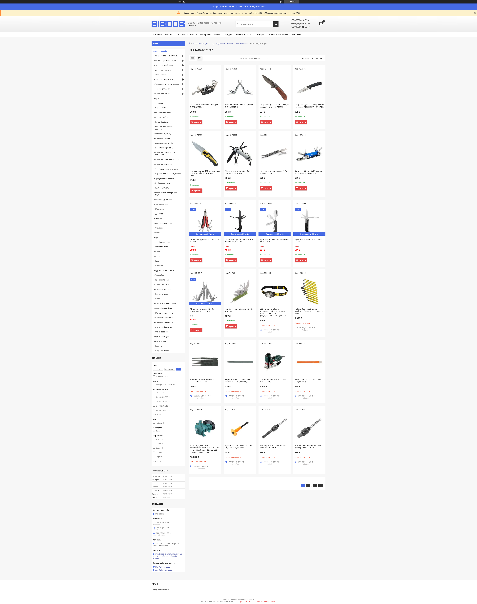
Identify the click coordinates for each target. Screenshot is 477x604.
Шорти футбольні (162, 117)
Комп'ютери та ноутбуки (165, 60)
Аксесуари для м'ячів (164, 143)
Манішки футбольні (163, 199)
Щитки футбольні (162, 188)
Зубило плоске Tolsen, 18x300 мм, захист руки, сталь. (238, 446)
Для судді (159, 213)
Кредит (228, 34)
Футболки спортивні (163, 242)
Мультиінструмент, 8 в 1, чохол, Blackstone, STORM (239, 240)
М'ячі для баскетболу (164, 313)
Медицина (159, 209)
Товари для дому (162, 89)
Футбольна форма (163, 112)
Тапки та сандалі (162, 284)
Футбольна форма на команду (164, 127)
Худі (157, 237)
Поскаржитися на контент (245, 602)
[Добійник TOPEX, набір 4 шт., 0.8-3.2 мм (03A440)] (205, 362)
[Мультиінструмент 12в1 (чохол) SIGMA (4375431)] (240, 87)
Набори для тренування (165, 183)
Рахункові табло (162, 350)
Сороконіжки (160, 108)
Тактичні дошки (161, 204)
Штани (158, 261)
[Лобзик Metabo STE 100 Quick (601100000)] (274, 362)
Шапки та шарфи (162, 294)
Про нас (169, 34)
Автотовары (160, 74)
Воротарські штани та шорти (167, 159)
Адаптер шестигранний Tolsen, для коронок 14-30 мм (309, 446)
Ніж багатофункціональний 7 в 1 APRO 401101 (274, 172)
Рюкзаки (158, 346)
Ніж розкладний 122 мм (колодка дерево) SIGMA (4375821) (274, 106)
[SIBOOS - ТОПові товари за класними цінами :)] (168, 24)
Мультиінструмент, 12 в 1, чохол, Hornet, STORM (202, 310)
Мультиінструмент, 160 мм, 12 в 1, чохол (204, 240)
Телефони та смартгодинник (167, 84)
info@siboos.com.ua (163, 570)
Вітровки (159, 265)
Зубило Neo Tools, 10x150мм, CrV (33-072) (308, 380)
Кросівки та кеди (162, 280)
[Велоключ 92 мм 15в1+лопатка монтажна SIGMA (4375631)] (309, 153)
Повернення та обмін (210, 34)
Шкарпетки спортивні (164, 289)
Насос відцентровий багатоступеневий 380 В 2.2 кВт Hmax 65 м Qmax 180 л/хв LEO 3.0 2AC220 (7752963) (204, 448)
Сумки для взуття (162, 336)
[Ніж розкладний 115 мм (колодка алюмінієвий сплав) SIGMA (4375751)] (205, 153)
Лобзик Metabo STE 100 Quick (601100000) (273, 380)
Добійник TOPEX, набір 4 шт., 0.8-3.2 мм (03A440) (203, 380)
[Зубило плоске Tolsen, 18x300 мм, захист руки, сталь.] (240, 428)
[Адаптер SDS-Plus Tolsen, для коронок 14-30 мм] (274, 428)
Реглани (158, 232)
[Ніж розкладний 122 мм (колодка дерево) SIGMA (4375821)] (274, 87)
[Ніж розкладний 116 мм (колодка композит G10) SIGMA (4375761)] (309, 87)
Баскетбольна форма (164, 308)
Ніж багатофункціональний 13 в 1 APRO (239, 310)
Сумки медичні (161, 341)
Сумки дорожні (161, 332)
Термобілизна (161, 275)
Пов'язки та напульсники (165, 303)
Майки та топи (161, 247)
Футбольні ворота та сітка (166, 169)
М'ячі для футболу (163, 133)
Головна (157, 34)
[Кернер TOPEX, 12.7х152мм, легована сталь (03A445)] (240, 362)
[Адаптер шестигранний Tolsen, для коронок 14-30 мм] (309, 428)
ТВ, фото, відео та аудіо (165, 79)
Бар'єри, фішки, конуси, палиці (168, 173)
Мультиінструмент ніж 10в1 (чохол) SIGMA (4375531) (237, 172)
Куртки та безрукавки (164, 270)
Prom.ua (251, 599)
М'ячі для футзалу (163, 138)
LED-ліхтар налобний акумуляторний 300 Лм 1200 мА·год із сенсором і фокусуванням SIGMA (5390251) (274, 312)
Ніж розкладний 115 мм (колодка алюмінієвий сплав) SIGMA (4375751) (205, 173)
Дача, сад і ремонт (163, 70)
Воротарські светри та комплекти (165, 153)
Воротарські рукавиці (164, 148)
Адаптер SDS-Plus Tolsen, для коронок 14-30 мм (273, 446)
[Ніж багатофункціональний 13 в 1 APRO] (240, 291)
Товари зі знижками (278, 34)
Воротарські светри (163, 164)
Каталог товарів (160, 51)
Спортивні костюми (163, 223)
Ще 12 (158, 461)
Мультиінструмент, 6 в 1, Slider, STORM (309, 240)
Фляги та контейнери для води (166, 193)
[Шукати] (275, 24)
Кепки (157, 299)
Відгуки (260, 34)
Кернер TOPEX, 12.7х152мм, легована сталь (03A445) (237, 380)
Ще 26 (158, 415)
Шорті (157, 256)
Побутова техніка (162, 93)
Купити (197, 122)
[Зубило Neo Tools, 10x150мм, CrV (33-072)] (309, 362)
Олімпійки (159, 228)
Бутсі (157, 98)
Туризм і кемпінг (241, 43)
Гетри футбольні (162, 122)
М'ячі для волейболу (164, 322)
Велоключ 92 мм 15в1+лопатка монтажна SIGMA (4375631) (308, 172)
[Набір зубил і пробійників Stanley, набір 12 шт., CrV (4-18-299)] (309, 291)
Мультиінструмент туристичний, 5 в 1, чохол (274, 240)
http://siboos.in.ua (162, 567)
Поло (157, 251)
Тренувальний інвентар (165, 178)
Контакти (296, 34)
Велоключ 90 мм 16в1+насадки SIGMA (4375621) (204, 106)
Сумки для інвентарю (164, 327)
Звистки (158, 218)
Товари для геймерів (164, 65)
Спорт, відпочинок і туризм (221, 43)
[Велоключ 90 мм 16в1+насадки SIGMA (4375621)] (205, 87)
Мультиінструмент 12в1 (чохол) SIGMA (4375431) (239, 106)
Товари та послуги (200, 43)
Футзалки (159, 103)
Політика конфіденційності (267, 602)
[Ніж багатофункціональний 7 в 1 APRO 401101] (274, 153)
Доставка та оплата (187, 34)
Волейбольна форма (164, 317)
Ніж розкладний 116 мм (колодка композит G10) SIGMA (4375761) (309, 106)
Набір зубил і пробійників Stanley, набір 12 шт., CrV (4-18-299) (309, 311)
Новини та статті (244, 34)
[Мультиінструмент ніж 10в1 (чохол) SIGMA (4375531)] (240, 153)
